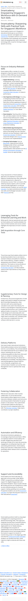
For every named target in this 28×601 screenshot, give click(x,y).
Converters (22, 574)
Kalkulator (18, 586)
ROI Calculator (12, 88)
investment (14, 494)
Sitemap (15, 574)
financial (6, 192)
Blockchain (6, 143)
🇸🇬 (20, 2)
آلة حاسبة (21, 591)
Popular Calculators (6, 574)
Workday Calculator (11, 408)
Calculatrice (23, 584)
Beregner (21, 579)
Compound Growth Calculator (16, 536)
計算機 (11, 593)
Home (2, 6)
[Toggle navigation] (25, 2)
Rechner (2, 591)
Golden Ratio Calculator (10, 106)
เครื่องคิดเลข (3, 593)
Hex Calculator (22, 137)
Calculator (7, 583)
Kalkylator (3, 590)
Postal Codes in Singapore (20, 572)
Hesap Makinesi (7, 586)
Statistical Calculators (13, 121)
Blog (6, 6)
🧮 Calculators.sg (6, 2)
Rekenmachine (12, 591)
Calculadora (13, 581)
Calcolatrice (3, 581)
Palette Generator (8, 109)
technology (4, 35)
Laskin (10, 590)
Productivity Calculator (7, 267)
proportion (18, 104)
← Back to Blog (5, 546)
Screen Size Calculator (9, 135)
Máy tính (17, 590)
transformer (4, 36)
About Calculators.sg (6, 572)
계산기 (4, 595)
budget (5, 152)
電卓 (26, 593)
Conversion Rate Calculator (11, 92)
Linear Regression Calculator (11, 123)
